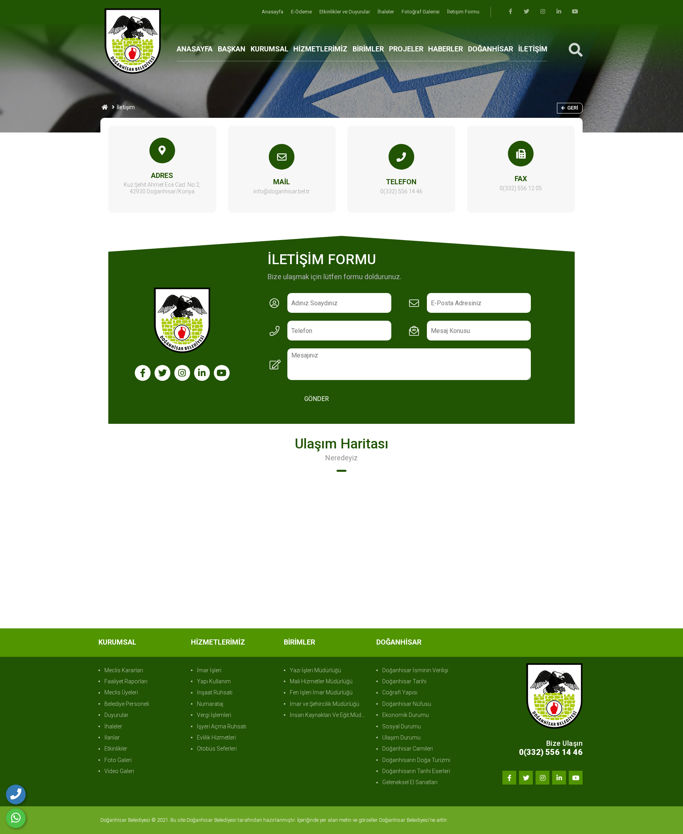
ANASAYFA (195, 49)
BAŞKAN (231, 49)
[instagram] (542, 12)
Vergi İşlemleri (214, 715)
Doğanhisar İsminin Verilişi (415, 670)
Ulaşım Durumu (401, 737)
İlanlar (112, 737)
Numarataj (210, 704)
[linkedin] (558, 12)
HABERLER (445, 49)
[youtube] (575, 12)
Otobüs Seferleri (217, 748)
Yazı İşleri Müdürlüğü (315, 670)
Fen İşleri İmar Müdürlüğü (321, 692)
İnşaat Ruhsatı (214, 692)
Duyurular (116, 715)
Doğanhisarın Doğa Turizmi (416, 760)
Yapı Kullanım (214, 681)
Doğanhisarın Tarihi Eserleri (416, 771)
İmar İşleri (209, 670)
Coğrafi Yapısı (399, 692)
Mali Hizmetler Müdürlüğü (321, 681)
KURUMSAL (270, 49)
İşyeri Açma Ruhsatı (221, 726)
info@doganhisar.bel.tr (281, 191)
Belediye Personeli (126, 704)
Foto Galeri (118, 760)
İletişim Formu (463, 12)
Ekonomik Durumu (405, 715)
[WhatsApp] (16, 818)
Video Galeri (119, 771)
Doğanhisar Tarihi (404, 681)
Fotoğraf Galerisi (421, 12)
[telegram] (526, 12)
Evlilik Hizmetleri (216, 737)
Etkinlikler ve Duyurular (345, 12)
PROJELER (406, 49)
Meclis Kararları (123, 670)
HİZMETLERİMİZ (320, 49)
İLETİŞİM (532, 49)
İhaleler (386, 12)
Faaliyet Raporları (125, 681)
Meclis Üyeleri (121, 692)
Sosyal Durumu (401, 726)
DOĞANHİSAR (490, 49)
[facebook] (510, 12)
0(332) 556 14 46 (401, 191)
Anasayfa (273, 12)
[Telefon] (16, 794)
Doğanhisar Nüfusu (406, 704)
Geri (572, 108)
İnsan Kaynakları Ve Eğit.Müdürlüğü (329, 715)
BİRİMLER (368, 49)
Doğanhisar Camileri (407, 748)
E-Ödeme (302, 12)
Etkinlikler (115, 748)
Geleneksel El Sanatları (410, 782)
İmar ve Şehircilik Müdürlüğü (324, 704)
